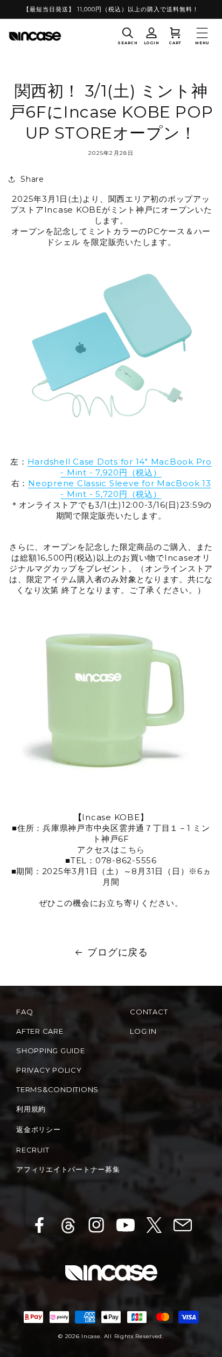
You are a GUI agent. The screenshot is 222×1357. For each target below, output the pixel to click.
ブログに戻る (117, 952)
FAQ (24, 1011)
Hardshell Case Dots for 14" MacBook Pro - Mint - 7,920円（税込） (119, 467)
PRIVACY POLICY (49, 1070)
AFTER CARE (40, 1031)
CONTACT (149, 1011)
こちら (132, 849)
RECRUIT (32, 1149)
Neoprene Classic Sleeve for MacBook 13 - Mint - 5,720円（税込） (119, 488)
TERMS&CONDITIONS (57, 1089)
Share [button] (32, 179)
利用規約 (31, 1108)
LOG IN (143, 1031)
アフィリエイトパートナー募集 (68, 1169)
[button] (128, 36)
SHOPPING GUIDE (50, 1050)
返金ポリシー (38, 1129)
